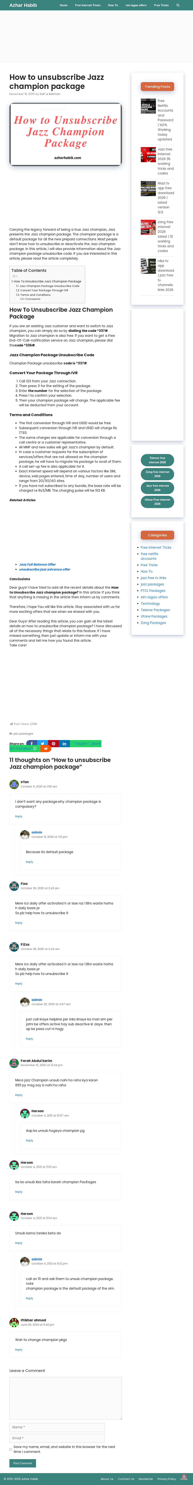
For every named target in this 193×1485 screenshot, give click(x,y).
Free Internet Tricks (87, 5)
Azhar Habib (23, 5)
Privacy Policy (167, 1479)
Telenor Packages (155, 610)
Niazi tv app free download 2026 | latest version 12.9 (166, 197)
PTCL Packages (153, 590)
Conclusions (32, 299)
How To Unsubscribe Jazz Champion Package (47, 281)
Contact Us (126, 1479)
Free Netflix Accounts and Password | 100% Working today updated (165, 120)
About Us (107, 1479)
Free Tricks (161, 5)
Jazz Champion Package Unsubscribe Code (49, 286)
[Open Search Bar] (178, 5)
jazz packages (23, 734)
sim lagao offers (136, 5)
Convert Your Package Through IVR (44, 290)
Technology (150, 603)
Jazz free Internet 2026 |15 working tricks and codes (166, 161)
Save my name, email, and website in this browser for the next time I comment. (64, 1449)
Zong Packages (153, 623)
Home (63, 5)
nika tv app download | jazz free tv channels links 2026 (166, 275)
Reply (18, 816)
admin (36, 832)
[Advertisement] (96, 36)
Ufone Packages (154, 616)
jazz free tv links (153, 578)
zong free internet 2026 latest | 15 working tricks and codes (166, 236)
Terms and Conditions (35, 295)
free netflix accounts (149, 556)
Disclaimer (146, 1479)
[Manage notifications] (184, 1477)
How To (113, 5)
